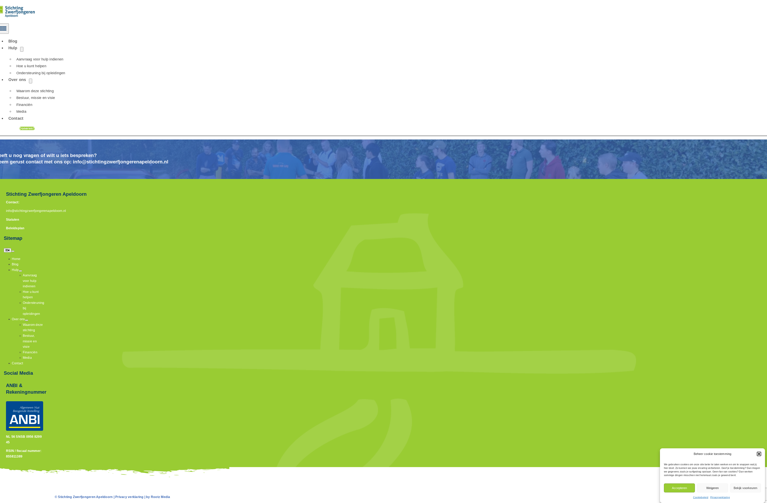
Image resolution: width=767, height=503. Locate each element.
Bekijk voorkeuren (745, 488)
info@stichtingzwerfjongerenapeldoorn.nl (120, 161)
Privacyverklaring (720, 497)
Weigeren (712, 488)
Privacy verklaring (129, 497)
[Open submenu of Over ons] (30, 81)
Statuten (12, 219)
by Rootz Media (158, 497)
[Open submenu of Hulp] (21, 49)
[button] (759, 454)
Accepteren (679, 488)
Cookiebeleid (700, 497)
